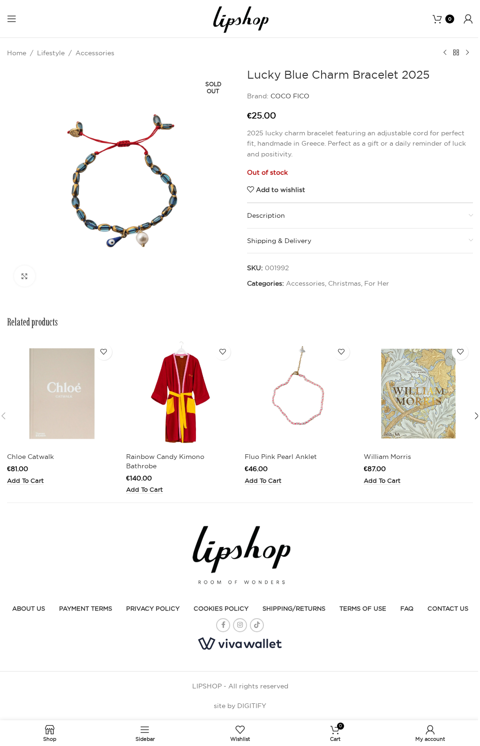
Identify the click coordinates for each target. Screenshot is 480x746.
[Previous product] (444, 53)
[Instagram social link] (240, 625)
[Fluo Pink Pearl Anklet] (299, 394)
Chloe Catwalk (30, 456)
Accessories (94, 53)
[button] (25, 481)
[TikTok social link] (257, 625)
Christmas (344, 283)
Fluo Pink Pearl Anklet (281, 456)
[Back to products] (456, 53)
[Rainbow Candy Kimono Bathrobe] (181, 394)
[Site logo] (240, 18)
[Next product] (467, 53)
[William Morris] (418, 394)
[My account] (468, 18)
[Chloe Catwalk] (62, 394)
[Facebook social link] (223, 625)
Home (16, 53)
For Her (376, 283)
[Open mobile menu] (11, 18)
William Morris (387, 456)
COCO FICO (289, 96)
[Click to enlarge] (24, 276)
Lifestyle (51, 53)
